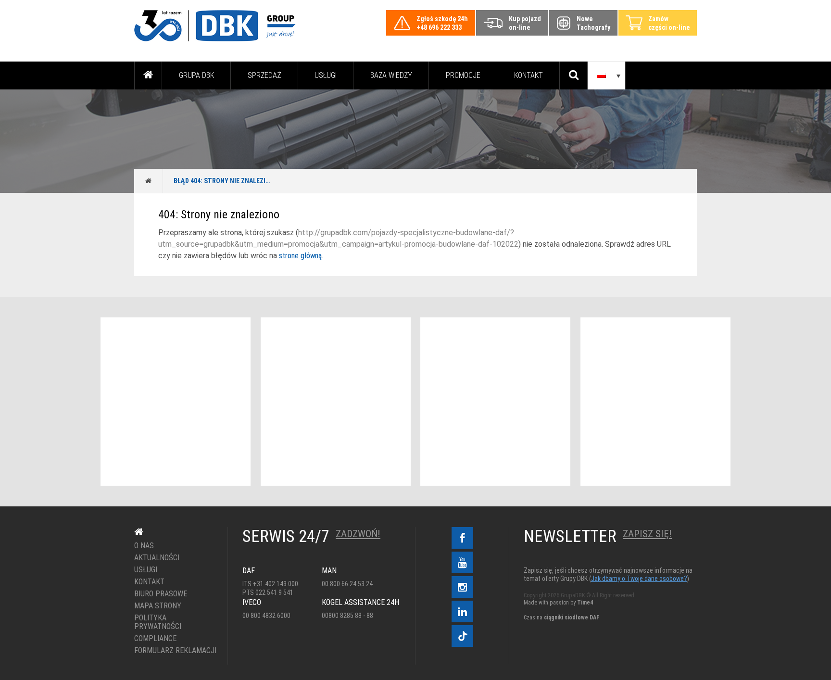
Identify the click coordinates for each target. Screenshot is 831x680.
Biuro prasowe (160, 594)
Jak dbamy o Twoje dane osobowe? (639, 578)
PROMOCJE (463, 75)
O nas (144, 545)
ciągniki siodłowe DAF (571, 617)
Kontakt (528, 75)
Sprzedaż (264, 75)
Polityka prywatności (157, 622)
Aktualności (156, 558)
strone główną (300, 255)
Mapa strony (157, 606)
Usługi (326, 75)
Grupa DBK (196, 75)
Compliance (155, 638)
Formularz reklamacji (174, 650)
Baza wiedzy (391, 75)
